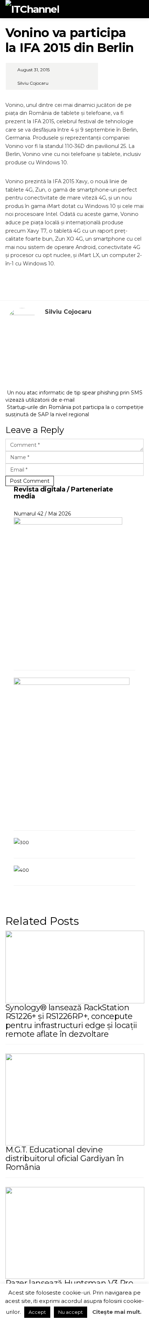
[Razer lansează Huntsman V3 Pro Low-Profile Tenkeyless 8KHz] (74, 1232)
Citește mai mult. (116, 1311)
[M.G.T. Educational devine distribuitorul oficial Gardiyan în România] (74, 1099)
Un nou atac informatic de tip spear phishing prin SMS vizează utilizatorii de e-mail (73, 396)
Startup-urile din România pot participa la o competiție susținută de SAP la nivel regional (74, 411)
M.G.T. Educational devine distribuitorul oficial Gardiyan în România (64, 1158)
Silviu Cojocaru (32, 83)
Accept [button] (37, 1312)
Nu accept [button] (70, 1312)
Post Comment (30, 481)
